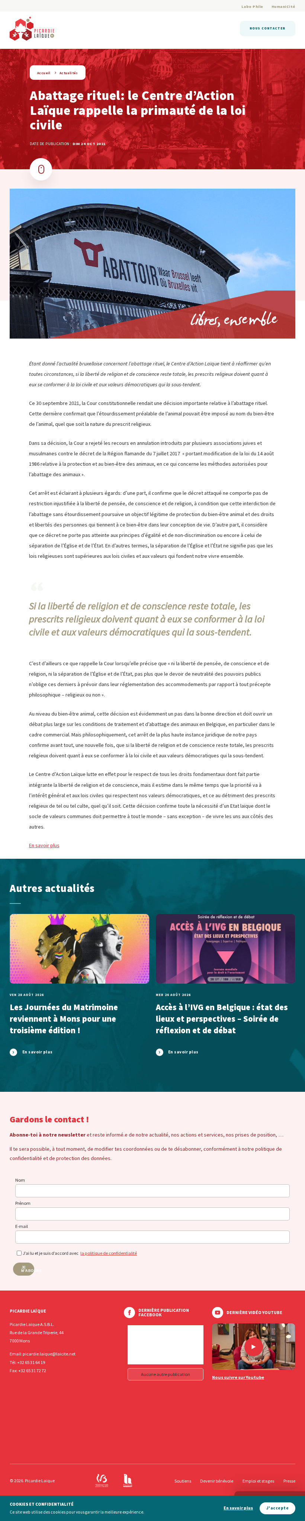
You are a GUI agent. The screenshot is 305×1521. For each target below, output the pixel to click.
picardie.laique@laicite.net (49, 1354)
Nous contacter (267, 28)
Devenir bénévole (216, 1481)
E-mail (21, 1226)
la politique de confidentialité (108, 1253)
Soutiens (182, 1481)
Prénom (22, 1203)
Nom (20, 1180)
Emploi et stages (258, 1481)
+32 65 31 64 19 (31, 1362)
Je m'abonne (27, 1269)
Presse (289, 1481)
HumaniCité (283, 6)
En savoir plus (44, 845)
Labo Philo (252, 6)
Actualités (69, 73)
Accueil (44, 73)
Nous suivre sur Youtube (238, 1377)
